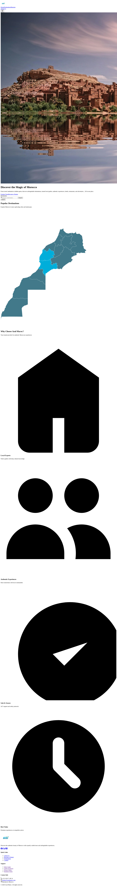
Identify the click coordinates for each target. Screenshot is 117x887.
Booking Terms (8, 871)
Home (2, 7)
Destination (4, 196)
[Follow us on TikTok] (5, 849)
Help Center (7, 867)
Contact (6, 860)
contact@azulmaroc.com (8, 880)
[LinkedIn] (7, 849)
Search (20, 197)
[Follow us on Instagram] (3, 849)
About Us (3, 8)
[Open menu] (2, 11)
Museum (13, 7)
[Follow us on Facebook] (1, 849)
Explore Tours (4, 194)
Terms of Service (8, 868)
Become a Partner (13, 194)
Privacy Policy (8, 870)
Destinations (7, 7)
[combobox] (10, 198)
